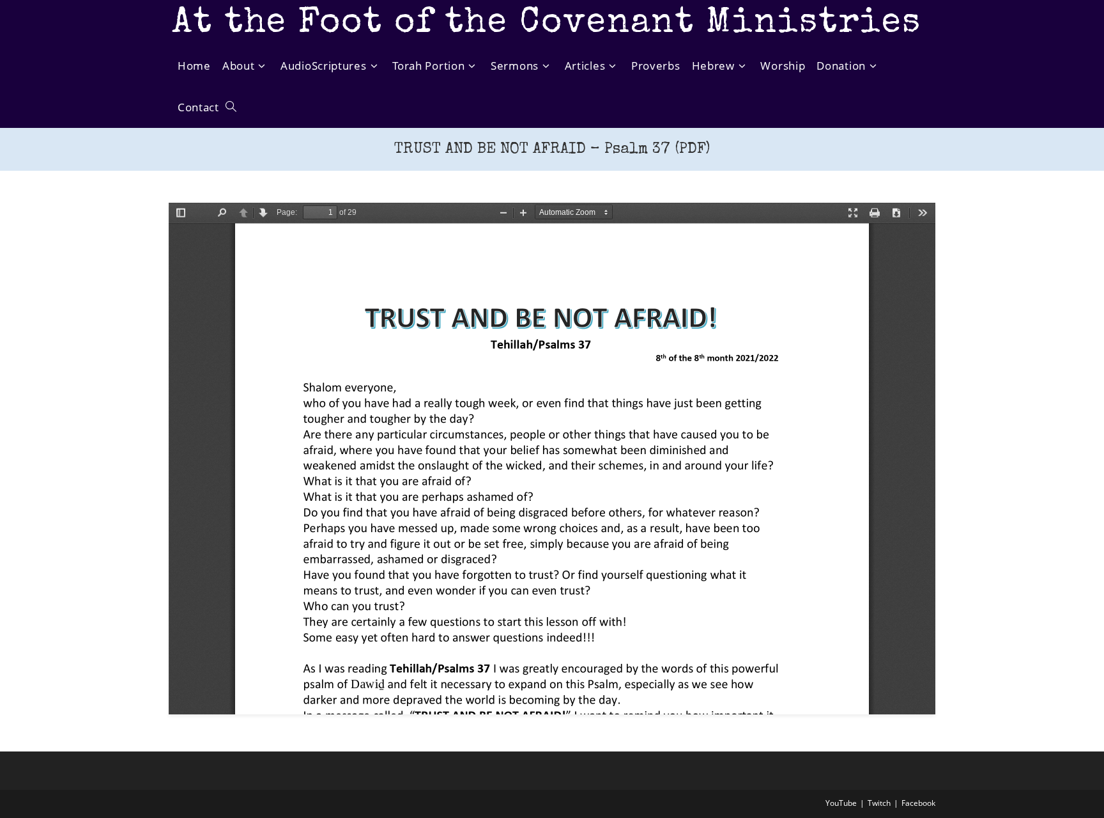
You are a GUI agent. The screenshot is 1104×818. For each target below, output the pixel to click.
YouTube (841, 803)
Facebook (918, 803)
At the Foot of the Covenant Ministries (546, 24)
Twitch (879, 803)
